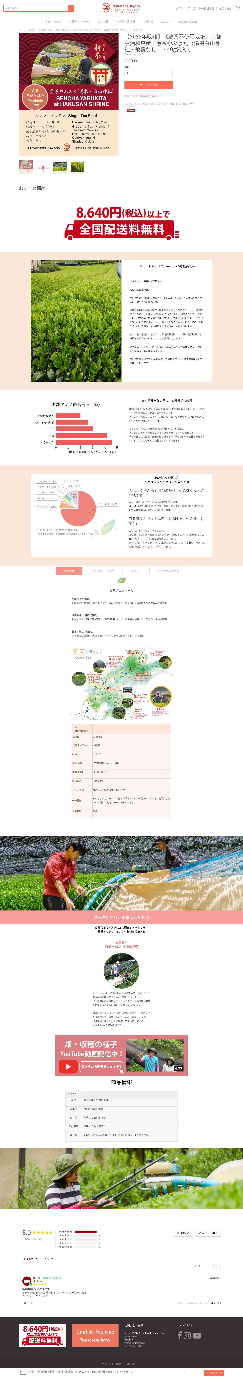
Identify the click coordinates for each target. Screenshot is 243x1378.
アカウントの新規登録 (201, 8)
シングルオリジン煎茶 (136, 103)
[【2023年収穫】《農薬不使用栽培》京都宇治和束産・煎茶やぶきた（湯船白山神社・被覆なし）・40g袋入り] (26, 167)
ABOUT (165, 21)
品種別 (32, 29)
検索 (104, 1363)
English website (188, 21)
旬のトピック (53, 21)
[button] (213, 1303)
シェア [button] (29, 1303)
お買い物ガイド (132, 1336)
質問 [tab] (46, 1258)
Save (132, 110)
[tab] (68, 570)
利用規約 (117, 1363)
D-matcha (130, 54)
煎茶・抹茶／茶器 (165, 103)
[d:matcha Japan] (121, 8)
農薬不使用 (188, 103)
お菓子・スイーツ (79, 21)
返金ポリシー (134, 1363)
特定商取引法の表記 (134, 1342)
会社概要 (129, 1339)
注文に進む (225, 8)
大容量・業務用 (125, 21)
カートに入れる (148, 85)
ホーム (22, 29)
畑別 (178, 103)
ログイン (178, 8)
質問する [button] (185, 1233)
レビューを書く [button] (209, 1233)
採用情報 (148, 21)
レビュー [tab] (28, 1258)
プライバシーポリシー (136, 1345)
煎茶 (151, 103)
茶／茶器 (103, 21)
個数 (126, 66)
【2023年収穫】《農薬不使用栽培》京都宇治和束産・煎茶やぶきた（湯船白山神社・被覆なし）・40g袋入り (90, 29)
